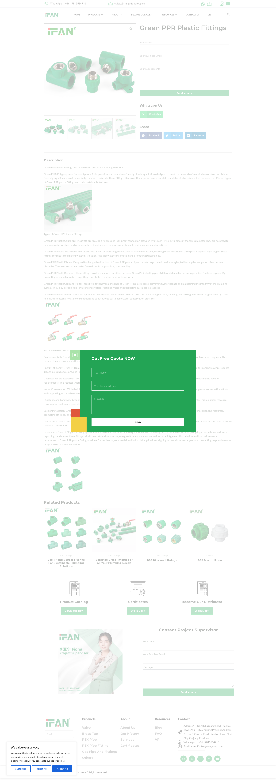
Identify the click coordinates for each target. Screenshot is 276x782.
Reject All (41, 768)
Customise (20, 768)
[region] (41, 759)
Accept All (62, 768)
